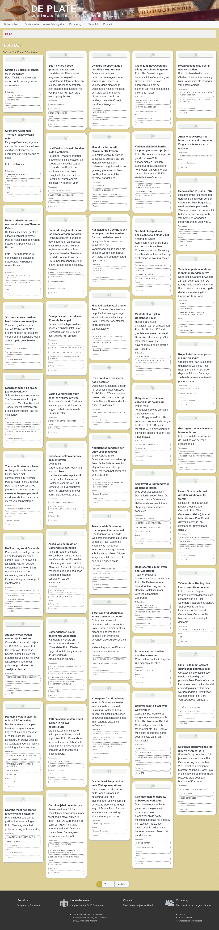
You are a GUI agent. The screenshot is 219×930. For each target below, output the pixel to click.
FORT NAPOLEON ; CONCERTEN (107, 194)
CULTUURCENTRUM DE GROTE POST (196, 156)
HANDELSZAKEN (14, 841)
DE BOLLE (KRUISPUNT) (146, 279)
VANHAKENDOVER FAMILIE (191, 712)
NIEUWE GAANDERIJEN (146, 107)
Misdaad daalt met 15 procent (109, 305)
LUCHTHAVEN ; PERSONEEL (62, 191)
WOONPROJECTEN (144, 191)
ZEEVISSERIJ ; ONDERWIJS (18, 759)
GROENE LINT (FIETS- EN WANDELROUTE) (147, 101)
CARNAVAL (140, 748)
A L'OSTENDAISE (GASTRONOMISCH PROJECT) (65, 668)
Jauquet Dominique (14, 360)
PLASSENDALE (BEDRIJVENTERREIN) (196, 456)
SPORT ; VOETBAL (58, 770)
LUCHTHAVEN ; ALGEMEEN (61, 195)
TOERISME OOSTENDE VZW (18, 509)
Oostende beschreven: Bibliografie (44, 24)
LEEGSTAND (12, 846)
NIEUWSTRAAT (56, 109)
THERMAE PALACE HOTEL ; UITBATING (18, 175)
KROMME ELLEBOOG (15, 599)
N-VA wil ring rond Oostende (22, 548)
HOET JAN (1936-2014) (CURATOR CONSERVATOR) (107, 739)
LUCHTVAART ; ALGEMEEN (61, 502)
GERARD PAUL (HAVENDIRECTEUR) (65, 857)
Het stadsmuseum (80, 900)
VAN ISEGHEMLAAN (144, 847)
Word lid (93, 24)
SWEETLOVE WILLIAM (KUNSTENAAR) (109, 413)
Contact (107, 24)
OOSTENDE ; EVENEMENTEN (19, 513)
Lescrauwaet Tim (143, 623)
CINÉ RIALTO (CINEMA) (190, 707)
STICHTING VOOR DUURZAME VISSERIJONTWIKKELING (63, 683)
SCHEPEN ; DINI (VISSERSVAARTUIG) (66, 348)
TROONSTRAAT (186, 308)
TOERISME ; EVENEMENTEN (192, 630)
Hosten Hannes (13, 520)
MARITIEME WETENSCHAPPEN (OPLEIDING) (20, 765)
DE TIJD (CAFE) (143, 843)
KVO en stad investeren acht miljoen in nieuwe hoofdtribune (65, 723)
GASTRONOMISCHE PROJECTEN (64, 673)
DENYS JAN (12, 775)
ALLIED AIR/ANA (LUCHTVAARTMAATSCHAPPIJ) (63, 508)
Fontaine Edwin (13, 688)
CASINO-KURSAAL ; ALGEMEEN (63, 421)
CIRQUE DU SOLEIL (15, 95)
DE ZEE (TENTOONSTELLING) (105, 733)
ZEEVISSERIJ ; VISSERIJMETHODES (65, 352)
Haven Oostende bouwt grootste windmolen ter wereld (192, 495)
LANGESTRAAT (56, 277)
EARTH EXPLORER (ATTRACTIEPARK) (109, 659)
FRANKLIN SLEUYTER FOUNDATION (65, 272)
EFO (8, 188)
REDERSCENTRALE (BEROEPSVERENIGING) (146, 606)
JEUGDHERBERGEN (188, 798)
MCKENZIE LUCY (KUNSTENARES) (21, 431)
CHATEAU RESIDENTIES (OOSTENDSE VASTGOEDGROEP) (196, 94)
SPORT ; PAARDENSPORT (104, 569)
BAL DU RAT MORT (144, 753)
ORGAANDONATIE (57, 281)
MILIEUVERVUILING (15, 352)
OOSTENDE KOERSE (101, 573)
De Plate (54, 9)
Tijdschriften (11, 24)
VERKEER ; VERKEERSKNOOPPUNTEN (23, 591)
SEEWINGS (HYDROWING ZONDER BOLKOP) (65, 358)
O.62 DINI (54, 343)
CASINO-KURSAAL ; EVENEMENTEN (151, 757)
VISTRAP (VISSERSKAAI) (103, 824)
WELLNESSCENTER (188, 393)
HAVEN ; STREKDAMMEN (17, 348)
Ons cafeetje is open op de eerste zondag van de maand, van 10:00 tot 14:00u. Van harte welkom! (90, 917)
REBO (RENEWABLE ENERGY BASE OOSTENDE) (195, 547)
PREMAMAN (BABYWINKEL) (148, 444)
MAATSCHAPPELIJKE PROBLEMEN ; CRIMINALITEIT (108, 269)
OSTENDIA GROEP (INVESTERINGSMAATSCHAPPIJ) (150, 186)
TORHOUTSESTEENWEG (17, 595)
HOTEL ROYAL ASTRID (189, 389)
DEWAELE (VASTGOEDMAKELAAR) (21, 427)
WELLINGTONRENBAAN (16, 681)
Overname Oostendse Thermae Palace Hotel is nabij (19, 134)
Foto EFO (140, 773)
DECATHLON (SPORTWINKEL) (149, 523)
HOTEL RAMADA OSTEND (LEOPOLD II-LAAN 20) (195, 100)
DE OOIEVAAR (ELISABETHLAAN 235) (22, 422)
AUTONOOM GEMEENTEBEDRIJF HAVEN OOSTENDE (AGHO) (64, 851)
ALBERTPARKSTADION (59, 766)
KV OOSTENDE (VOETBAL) (61, 761)
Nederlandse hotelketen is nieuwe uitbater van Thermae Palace (22, 224)
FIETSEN (140, 270)
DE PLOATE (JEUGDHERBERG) (193, 789)
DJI (8, 192)
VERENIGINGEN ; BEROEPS (148, 612)
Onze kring (75, 24)
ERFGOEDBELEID (187, 229)
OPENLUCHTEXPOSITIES (147, 111)
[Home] (17, 11)
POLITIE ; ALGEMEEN (102, 343)
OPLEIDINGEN (13, 770)
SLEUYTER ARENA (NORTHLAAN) (21, 837)
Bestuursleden (185, 917)
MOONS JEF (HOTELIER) (17, 181)
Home (8, 34)
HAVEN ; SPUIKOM (144, 196)
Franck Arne (55, 428)
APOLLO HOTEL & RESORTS (18, 282)
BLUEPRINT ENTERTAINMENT (106, 663)
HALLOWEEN (98, 186)
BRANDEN (140, 449)
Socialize (22, 900)
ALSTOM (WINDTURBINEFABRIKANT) (195, 537)
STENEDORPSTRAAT (188, 234)
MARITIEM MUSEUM (145, 671)
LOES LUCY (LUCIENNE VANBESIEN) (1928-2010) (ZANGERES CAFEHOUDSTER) (108, 485)
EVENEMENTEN (13, 100)
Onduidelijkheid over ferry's (65, 805)
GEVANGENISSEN (187, 451)
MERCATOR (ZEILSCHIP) (103, 190)
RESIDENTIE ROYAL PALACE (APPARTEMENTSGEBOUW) (192, 313)
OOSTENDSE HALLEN (145, 519)
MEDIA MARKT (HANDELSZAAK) (149, 527)
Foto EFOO (54, 873)
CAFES (139, 851)
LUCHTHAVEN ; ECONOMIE (61, 597)
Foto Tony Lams (186, 330)
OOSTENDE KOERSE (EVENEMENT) (22, 677)
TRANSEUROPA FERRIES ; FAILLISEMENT (61, 845)
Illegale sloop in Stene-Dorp (195, 191)
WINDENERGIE (99, 112)
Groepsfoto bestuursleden (190, 921)
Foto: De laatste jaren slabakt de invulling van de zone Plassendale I (194, 440)
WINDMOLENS (186, 542)
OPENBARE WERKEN (58, 113)
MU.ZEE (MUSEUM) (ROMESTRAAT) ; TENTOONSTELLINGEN (109, 745)
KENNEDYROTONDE (144, 274)
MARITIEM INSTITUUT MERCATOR (21, 755)
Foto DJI (10, 107)
